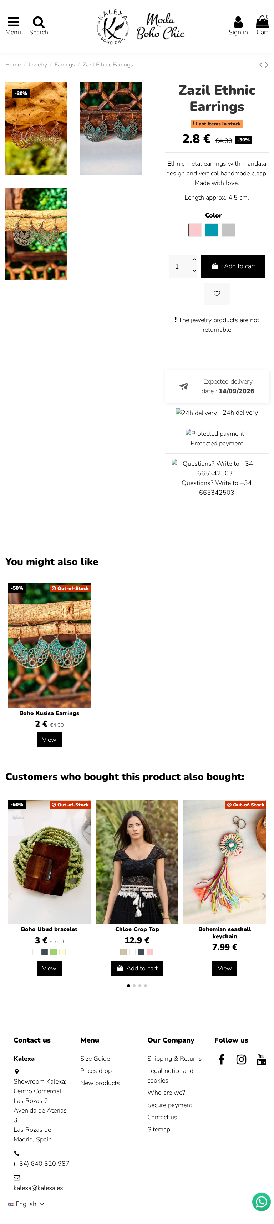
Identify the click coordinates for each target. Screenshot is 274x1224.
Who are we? (166, 1092)
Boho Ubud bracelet (49, 929)
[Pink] (150, 952)
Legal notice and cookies (170, 1075)
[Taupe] (123, 952)
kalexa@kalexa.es (38, 1188)
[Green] (53, 952)
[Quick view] (172, 826)
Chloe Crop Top (137, 929)
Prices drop (96, 1070)
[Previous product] (262, 64)
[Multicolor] (62, 952)
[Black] (44, 952)
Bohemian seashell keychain (224, 932)
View (49, 739)
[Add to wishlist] (217, 294)
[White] (35, 952)
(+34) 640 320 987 (42, 1163)
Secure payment (169, 1105)
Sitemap (158, 1129)
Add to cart (239, 266)
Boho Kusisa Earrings (49, 713)
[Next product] (267, 64)
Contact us (162, 1117)
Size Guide (95, 1058)
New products (100, 1083)
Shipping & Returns (174, 1058)
